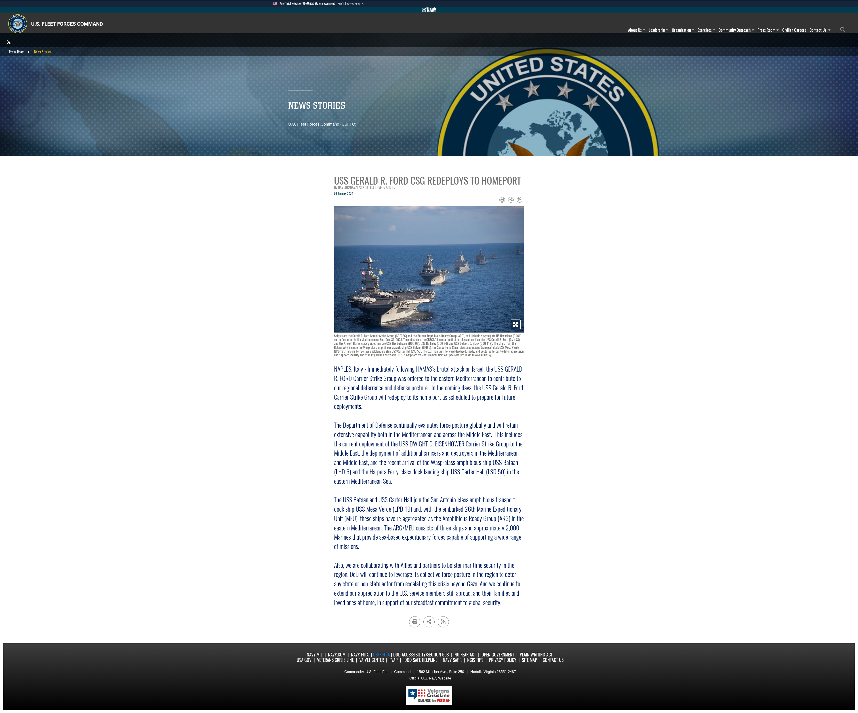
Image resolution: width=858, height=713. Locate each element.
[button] (351, 3)
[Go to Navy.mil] (429, 10)
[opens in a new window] (9, 42)
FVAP (393, 660)
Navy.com (336, 655)
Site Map (529, 660)
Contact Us (818, 30)
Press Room (766, 30)
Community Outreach (735, 30)
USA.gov (304, 660)
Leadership (657, 30)
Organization (681, 30)
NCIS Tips (475, 660)
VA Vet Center (371, 660)
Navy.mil (314, 655)
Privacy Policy (502, 660)
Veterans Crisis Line (335, 660)
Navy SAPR (452, 660)
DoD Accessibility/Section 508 (421, 655)
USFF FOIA (382, 655)
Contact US (553, 660)
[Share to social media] (511, 200)
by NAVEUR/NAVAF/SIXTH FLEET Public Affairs (364, 187)
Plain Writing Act (536, 655)
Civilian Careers (794, 30)
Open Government (498, 655)
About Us (635, 30)
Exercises (705, 30)
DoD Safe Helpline (420, 660)
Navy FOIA (360, 655)
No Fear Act (465, 655)
